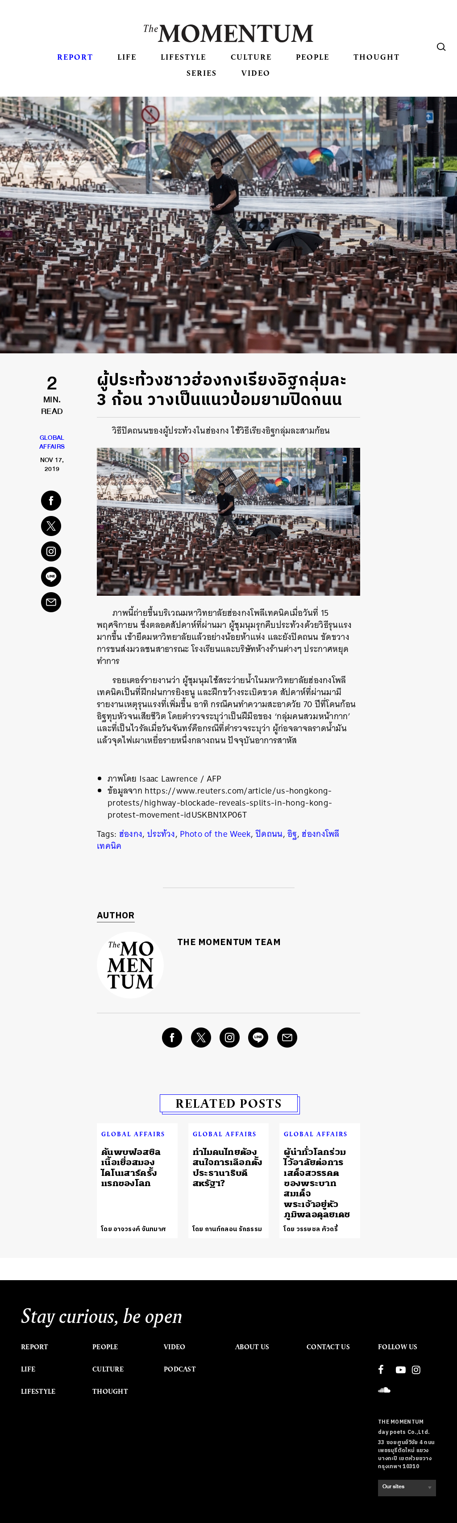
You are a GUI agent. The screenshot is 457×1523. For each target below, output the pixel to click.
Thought (376, 57)
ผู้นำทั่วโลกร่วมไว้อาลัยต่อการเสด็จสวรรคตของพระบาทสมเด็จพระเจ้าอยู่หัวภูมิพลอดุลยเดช (317, 1183)
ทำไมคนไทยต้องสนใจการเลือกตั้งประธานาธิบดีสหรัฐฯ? (228, 1167)
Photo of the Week (215, 834)
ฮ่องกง (131, 834)
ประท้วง (161, 834)
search (441, 46)
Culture (251, 57)
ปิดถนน (269, 834)
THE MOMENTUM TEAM (229, 942)
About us (252, 1347)
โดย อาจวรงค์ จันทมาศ (133, 1229)
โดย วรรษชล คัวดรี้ (311, 1229)
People (312, 57)
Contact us (328, 1347)
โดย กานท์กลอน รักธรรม (227, 1229)
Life (127, 57)
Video (255, 73)
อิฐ (292, 834)
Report (75, 57)
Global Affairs (133, 1134)
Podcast (180, 1369)
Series (202, 73)
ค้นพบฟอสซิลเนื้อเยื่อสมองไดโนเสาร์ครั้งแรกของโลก (131, 1167)
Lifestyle (183, 57)
